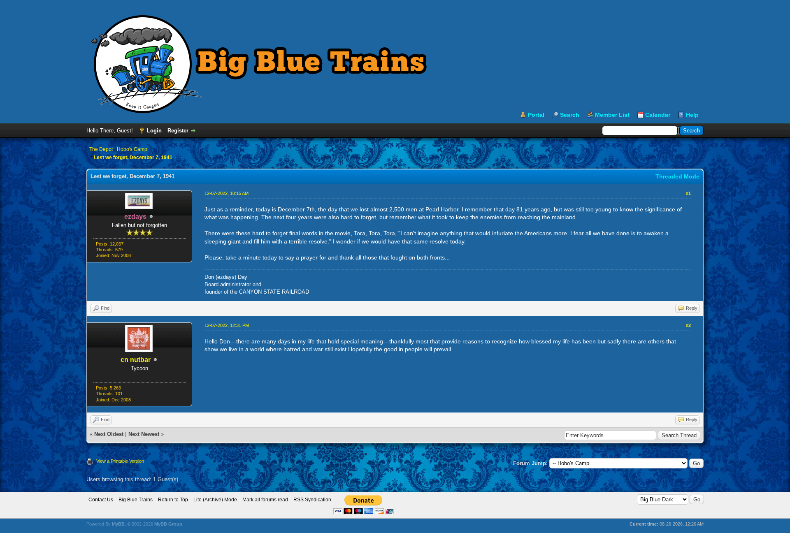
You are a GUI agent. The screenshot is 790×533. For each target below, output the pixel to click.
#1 (688, 193)
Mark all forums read (265, 500)
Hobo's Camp (132, 149)
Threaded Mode (677, 176)
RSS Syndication (312, 500)
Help (692, 114)
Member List (612, 114)
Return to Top (173, 500)
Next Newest (143, 434)
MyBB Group (168, 523)
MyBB (118, 523)
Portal (536, 114)
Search (569, 114)
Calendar (657, 114)
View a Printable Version (120, 461)
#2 (688, 325)
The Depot (101, 149)
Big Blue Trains (135, 500)
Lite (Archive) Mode (215, 500)
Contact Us (100, 500)
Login (154, 130)
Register (177, 130)
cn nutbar (136, 359)
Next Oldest (108, 434)
